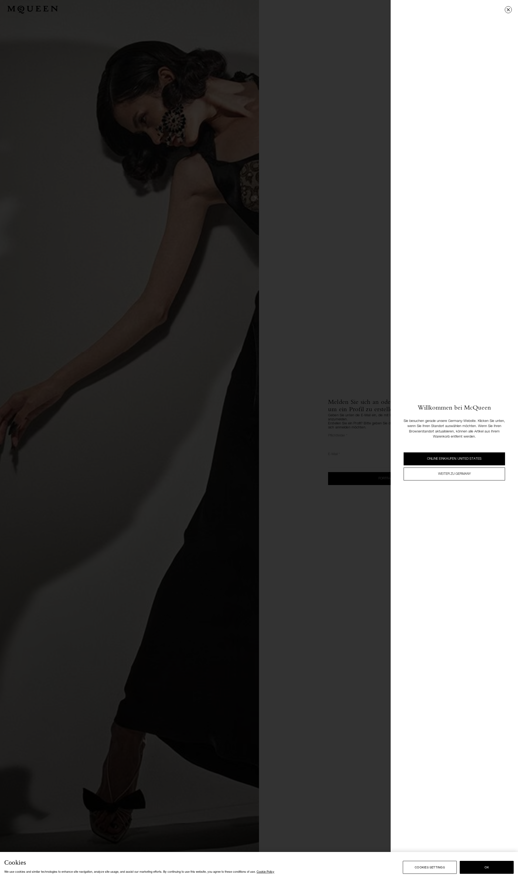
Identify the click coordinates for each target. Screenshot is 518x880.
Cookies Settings (430, 867)
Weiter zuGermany (454, 474)
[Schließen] (508, 9)
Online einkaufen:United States (454, 458)
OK (487, 867)
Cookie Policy (265, 871)
